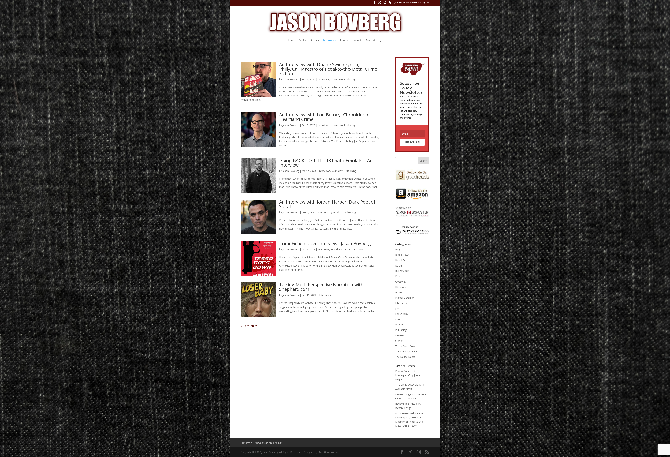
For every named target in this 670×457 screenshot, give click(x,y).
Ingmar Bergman (404, 297)
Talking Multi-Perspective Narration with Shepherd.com (321, 286)
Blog (397, 249)
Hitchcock (400, 287)
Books (302, 40)
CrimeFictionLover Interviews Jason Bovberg (325, 243)
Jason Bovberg (290, 79)
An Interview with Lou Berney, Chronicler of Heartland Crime (324, 116)
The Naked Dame (405, 356)
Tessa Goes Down (353, 249)
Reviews (344, 40)
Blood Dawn (402, 254)
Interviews (329, 40)
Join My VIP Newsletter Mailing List (411, 3)
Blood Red (401, 260)
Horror (399, 292)
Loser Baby (401, 314)
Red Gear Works (329, 452)
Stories (314, 40)
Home (290, 40)
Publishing (349, 79)
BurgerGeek (402, 270)
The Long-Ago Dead (406, 351)
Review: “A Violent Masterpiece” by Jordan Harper (408, 375)
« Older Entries (249, 326)
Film (397, 276)
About (357, 40)
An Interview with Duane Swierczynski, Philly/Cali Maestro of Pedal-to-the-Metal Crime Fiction (328, 69)
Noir (397, 319)
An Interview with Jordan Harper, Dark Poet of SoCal (327, 204)
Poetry (399, 324)
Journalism (337, 79)
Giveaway (400, 281)
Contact (370, 40)
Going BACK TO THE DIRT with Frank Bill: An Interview (326, 162)
